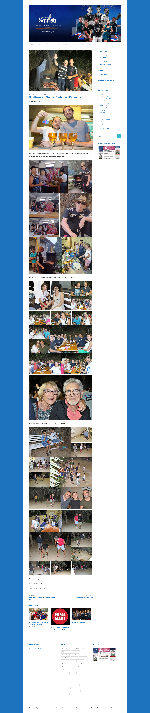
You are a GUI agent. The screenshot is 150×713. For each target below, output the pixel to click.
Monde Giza (103, 117)
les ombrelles (74, 676)
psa (80, 688)
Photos (57, 44)
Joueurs (83, 44)
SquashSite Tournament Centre (108, 62)
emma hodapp (72, 664)
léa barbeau (64, 679)
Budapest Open (104, 55)
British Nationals (104, 74)
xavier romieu (43, 588)
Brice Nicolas (74, 658)
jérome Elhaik (65, 673)
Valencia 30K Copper (105, 99)
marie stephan (80, 679)
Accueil (32, 44)
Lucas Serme (82, 676)
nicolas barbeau (65, 688)
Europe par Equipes (105, 120)
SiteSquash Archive (36, 648)
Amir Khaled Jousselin (67, 648)
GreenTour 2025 (104, 129)
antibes (82, 648)
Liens (99, 44)
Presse (75, 44)
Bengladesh (103, 57)
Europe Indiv (103, 94)
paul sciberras (74, 688)
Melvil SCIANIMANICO (66, 685)
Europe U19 (103, 124)
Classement (66, 44)
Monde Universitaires (78, 622)
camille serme (83, 658)
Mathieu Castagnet (66, 682)
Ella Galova (64, 664)
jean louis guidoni (34, 588)
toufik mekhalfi (65, 694)
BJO (101, 127)
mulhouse (76, 685)
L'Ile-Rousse (103, 110)
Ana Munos (76, 648)
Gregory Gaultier (78, 667)
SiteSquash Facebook (106, 80)
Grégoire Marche (66, 670)
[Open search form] (119, 44)
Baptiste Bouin (65, 654)
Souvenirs (92, 44)
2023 (39, 94)
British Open (103, 115)
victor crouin (79, 694)
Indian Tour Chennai (105, 108)
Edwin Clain (73, 661)
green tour (69, 667)
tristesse (73, 694)
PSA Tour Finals (104, 113)
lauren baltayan (65, 676)
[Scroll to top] (147, 710)
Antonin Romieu (65, 651)
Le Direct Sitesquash (105, 64)
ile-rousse (46, 94)
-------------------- (105, 60)
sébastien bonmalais (66, 691)
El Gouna (102, 122)
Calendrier (49, 44)
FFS (42, 94)
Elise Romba (80, 661)
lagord (78, 673)
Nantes (82, 685)
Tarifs (106, 44)
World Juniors (103, 106)
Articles (40, 44)
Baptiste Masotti (74, 654)
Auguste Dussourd (75, 651)
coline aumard (65, 661)
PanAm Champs (104, 96)
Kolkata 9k (103, 101)
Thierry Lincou (76, 691)
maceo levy (72, 679)
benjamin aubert (65, 658)
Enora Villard (80, 664)
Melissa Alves (76, 682)
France (63, 667)
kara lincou (72, 673)
